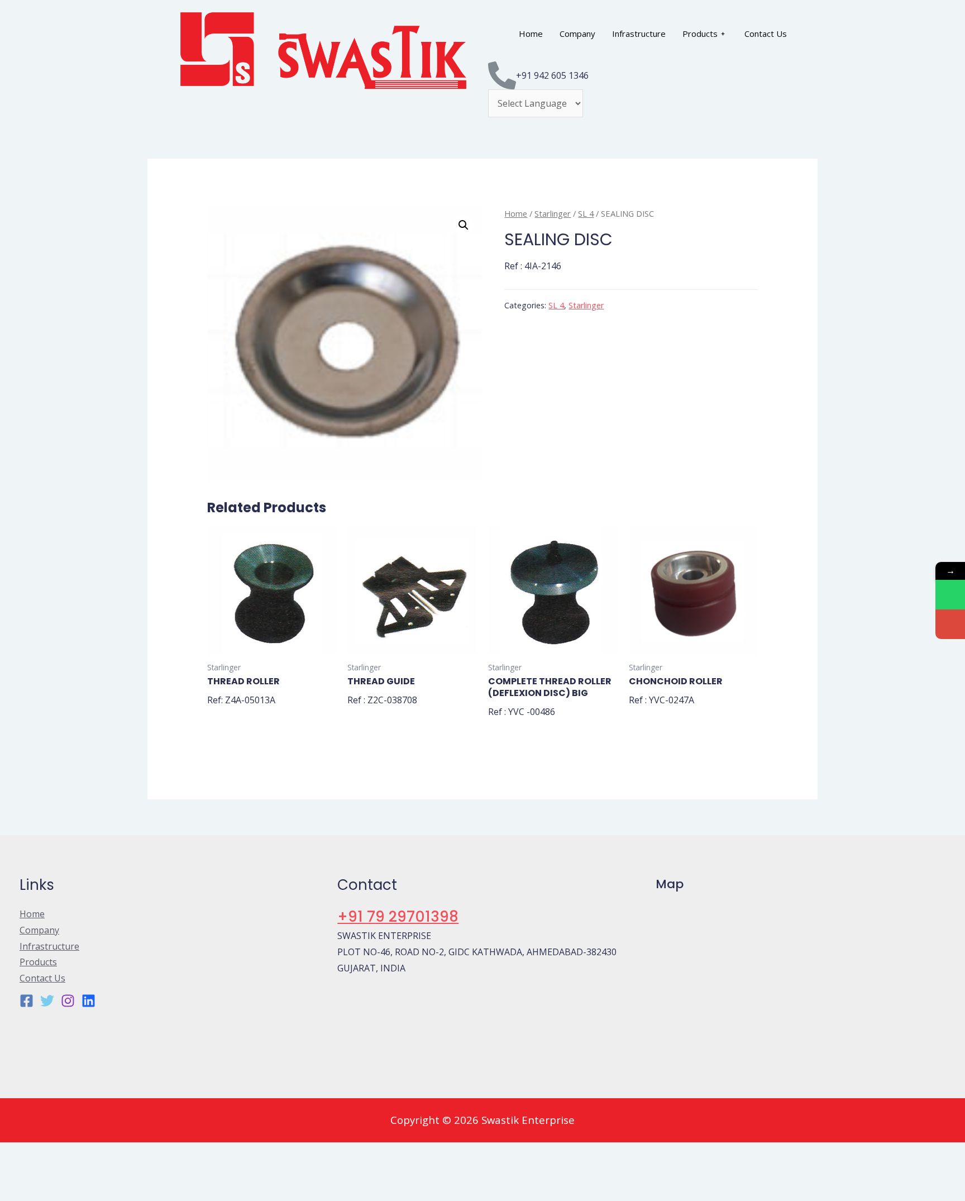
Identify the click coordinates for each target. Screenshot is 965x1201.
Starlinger (552, 213)
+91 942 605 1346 (552, 75)
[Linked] (88, 1001)
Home (531, 33)
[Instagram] (68, 1001)
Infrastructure (639, 33)
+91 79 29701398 (397, 917)
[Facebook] (27, 1001)
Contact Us (765, 33)
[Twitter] (47, 1001)
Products (700, 33)
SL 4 (586, 213)
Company (577, 33)
